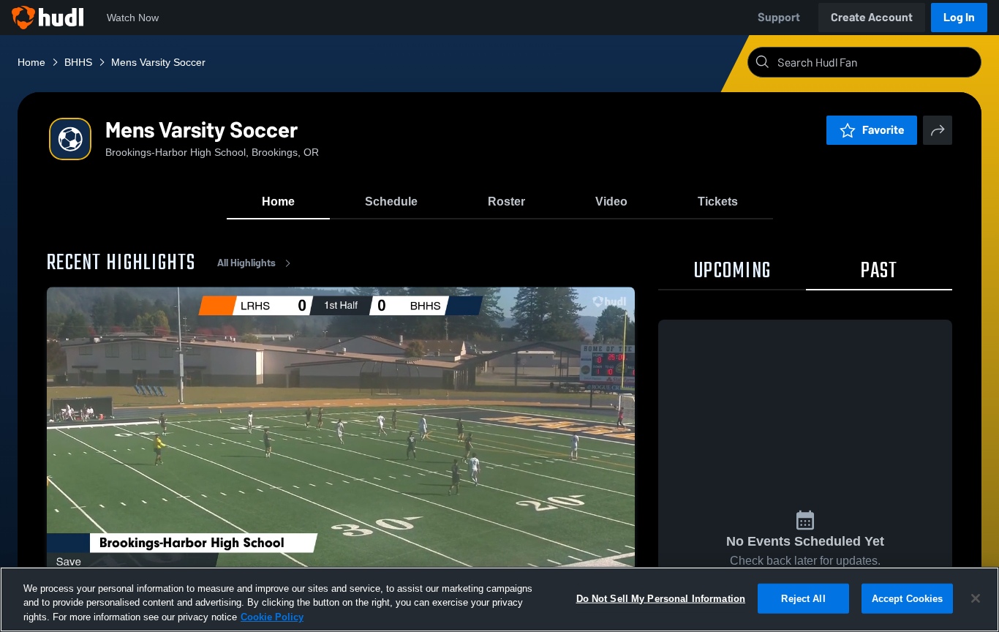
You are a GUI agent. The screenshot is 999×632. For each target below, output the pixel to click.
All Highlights (246, 263)
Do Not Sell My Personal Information (661, 597)
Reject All (803, 597)
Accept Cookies (907, 597)
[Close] (976, 598)
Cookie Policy (272, 617)
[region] (499, 599)
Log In (959, 17)
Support (779, 17)
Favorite (883, 130)
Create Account (872, 17)
